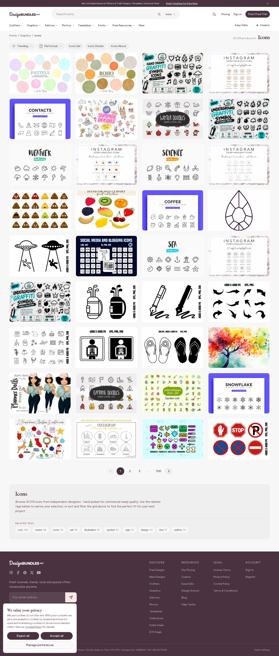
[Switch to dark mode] (214, 14)
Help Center (188, 604)
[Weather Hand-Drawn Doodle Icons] (40, 164)
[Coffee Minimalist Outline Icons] (172, 210)
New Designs (157, 577)
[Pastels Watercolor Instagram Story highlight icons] (40, 73)
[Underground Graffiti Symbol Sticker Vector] (238, 119)
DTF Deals (155, 632)
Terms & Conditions (225, 590)
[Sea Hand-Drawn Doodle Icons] (172, 256)
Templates (155, 611)
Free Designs (157, 570)
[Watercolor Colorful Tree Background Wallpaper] (238, 347)
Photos (153, 604)
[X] (32, 573)
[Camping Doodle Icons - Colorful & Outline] (106, 393)
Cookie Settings (262, 650)
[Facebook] (18, 573)
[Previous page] (110, 471)
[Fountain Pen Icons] (172, 302)
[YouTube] (39, 573)
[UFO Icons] (40, 256)
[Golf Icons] (106, 302)
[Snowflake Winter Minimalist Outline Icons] (238, 393)
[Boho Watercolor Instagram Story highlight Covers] (106, 73)
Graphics (25, 35)
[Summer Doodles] (106, 119)
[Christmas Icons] (40, 347)
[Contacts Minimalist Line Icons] (40, 119)
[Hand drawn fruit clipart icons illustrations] (106, 210)
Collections (156, 618)
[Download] (57, 57)
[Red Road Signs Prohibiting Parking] (238, 439)
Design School (190, 590)
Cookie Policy (221, 583)
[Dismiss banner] (268, 3)
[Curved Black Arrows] (238, 302)
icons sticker (96, 46)
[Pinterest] (25, 573)
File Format (51, 46)
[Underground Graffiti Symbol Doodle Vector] (40, 302)
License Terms (222, 570)
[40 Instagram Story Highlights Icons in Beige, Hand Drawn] (238, 73)
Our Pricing (188, 570)
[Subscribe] (71, 597)
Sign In (238, 14)
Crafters (154, 583)
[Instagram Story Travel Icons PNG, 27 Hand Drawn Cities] (106, 439)
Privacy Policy (221, 577)
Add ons (154, 597)
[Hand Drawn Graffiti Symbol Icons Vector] (172, 73)
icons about (118, 46)
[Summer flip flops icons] (172, 347)
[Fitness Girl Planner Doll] (40, 393)
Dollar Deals (156, 625)
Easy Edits (187, 583)
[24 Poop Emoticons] (40, 210)
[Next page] (169, 471)
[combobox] (105, 14)
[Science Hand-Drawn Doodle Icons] (172, 164)
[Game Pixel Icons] (172, 439)
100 (158, 471)
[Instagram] (11, 573)
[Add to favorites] (65, 57)
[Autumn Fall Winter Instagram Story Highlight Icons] (238, 164)
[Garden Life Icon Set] (172, 393)
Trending (22, 46)
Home (13, 35)
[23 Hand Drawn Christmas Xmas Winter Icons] (40, 439)
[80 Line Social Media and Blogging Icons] (106, 256)
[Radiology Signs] (106, 347)
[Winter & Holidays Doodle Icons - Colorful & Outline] (172, 119)
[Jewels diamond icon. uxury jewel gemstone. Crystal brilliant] (238, 210)
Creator (186, 577)
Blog (184, 597)
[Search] (159, 14)
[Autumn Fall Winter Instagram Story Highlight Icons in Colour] (106, 164)
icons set (75, 46)
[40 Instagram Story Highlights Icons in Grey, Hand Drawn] (238, 256)
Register (250, 577)
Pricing (225, 14)
